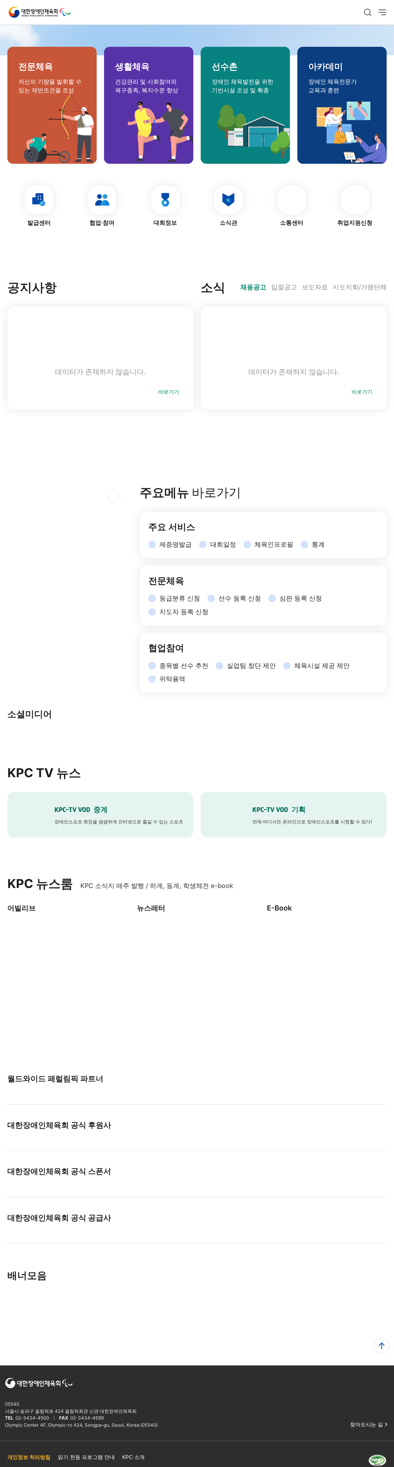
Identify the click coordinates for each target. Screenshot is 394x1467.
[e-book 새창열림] (327, 957)
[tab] (253, 287)
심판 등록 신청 (300, 598)
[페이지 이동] (197, 724)
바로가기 (168, 392)
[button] (18, 640)
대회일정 (223, 544)
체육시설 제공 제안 (322, 665)
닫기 (262, 858)
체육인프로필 (274, 544)
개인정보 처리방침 (28, 1457)
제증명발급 (175, 544)
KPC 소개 (133, 1457)
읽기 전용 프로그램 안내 (86, 1457)
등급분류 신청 (179, 598)
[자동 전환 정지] (84, 640)
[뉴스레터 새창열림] (197, 957)
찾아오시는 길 (366, 1424)
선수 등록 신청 (240, 598)
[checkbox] (155, 858)
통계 (318, 544)
